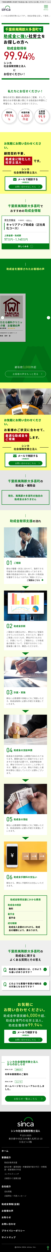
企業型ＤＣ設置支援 (12, 1178)
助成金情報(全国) (34, 16)
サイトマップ (9, 1237)
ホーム (5, 1150)
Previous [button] (2, 317)
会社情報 (8, 1191)
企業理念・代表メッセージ (15, 1195)
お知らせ (6, 1217)
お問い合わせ (9, 1224)
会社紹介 (6, 1186)
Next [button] (48, 317)
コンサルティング (11, 1173)
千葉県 (45, 16)
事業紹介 (6, 1157)
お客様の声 (7, 1210)
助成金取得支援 (10, 1162)
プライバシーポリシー (13, 1230)
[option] (26, 317)
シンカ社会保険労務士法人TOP (13, 16)
